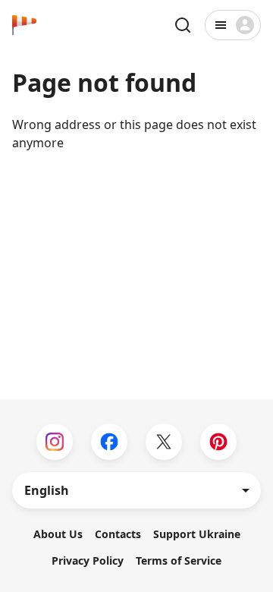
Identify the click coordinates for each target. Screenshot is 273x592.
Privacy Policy (88, 560)
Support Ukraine (196, 534)
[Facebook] (109, 442)
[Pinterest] (218, 442)
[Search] (183, 25)
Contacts (118, 534)
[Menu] (233, 25)
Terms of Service (178, 560)
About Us (58, 534)
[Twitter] (164, 442)
